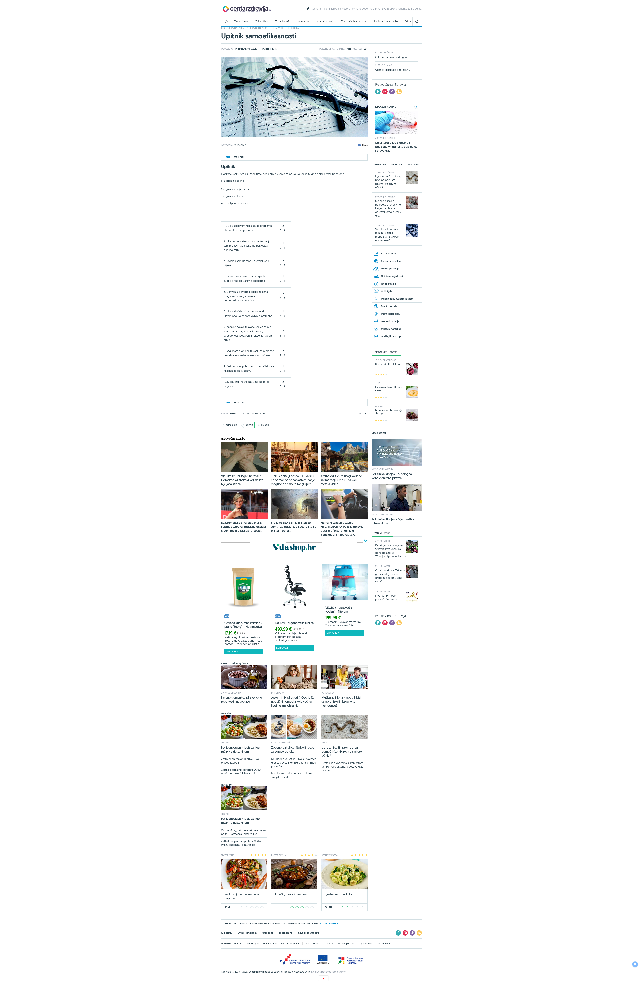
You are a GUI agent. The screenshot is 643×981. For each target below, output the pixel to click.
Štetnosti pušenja (390, 321)
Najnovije (396, 164)
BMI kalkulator (388, 253)
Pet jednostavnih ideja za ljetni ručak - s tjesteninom (241, 749)
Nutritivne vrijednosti (392, 276)
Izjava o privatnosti (308, 933)
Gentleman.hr (270, 943)
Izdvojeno (380, 164)
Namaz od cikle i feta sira (388, 364)
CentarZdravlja (246, 8)
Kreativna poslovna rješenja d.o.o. (328, 971)
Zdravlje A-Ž (282, 21)
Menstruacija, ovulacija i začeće (397, 298)
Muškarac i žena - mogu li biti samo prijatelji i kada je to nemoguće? (341, 702)
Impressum (285, 933)
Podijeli (265, 48)
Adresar (409, 21)
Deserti (379, 406)
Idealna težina (388, 283)
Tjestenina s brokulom (339, 894)
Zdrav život (261, 21)
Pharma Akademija (290, 943)
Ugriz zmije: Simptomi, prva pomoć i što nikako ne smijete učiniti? (342, 751)
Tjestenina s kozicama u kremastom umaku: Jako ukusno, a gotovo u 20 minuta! (342, 766)
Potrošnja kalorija (390, 268)
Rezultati (239, 157)
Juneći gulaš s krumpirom (291, 894)
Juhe (377, 383)
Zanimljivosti (241, 21)
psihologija (231, 424)
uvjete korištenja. (328, 923)
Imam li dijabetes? (390, 313)
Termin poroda (389, 306)
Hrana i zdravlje (325, 21)
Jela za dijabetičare (385, 360)
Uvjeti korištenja (247, 933)
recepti (225, 742)
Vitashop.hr (253, 943)
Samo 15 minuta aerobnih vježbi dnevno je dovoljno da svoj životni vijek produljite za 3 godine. (366, 8)
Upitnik (226, 157)
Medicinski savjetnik (382, 469)
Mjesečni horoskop (391, 328)
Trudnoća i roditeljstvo (354, 21)
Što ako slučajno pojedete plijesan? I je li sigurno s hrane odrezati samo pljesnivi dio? (388, 208)
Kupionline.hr (365, 943)
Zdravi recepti (383, 943)
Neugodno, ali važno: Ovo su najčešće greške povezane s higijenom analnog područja (293, 762)
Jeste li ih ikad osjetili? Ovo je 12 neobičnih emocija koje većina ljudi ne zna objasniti (292, 702)
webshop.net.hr (346, 943)
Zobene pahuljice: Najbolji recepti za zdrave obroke (293, 749)
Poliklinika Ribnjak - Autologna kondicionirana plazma (392, 476)
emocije (265, 424)
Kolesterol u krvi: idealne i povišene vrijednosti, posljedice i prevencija (396, 147)
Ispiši (274, 48)
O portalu (226, 933)
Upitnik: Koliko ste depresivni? (392, 69)
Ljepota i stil (303, 21)
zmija (324, 742)
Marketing (268, 933)
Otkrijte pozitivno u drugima (391, 57)
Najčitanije (413, 164)
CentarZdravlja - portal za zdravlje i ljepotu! (244, 28)
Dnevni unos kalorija (391, 261)
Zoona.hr (329, 943)
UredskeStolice (312, 943)
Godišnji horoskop (391, 336)
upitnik (249, 424)
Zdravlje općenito (231, 692)
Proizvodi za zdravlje (386, 21)
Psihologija (293, 28)
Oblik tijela (386, 291)
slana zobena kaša (281, 742)
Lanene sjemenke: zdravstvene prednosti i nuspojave (241, 699)
